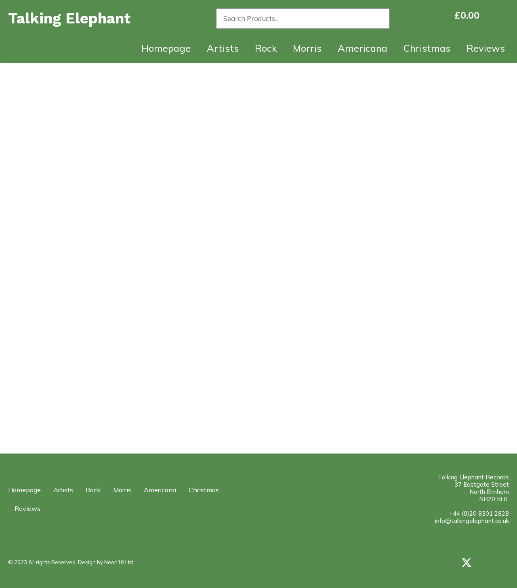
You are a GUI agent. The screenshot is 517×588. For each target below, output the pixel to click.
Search (380, 18)
